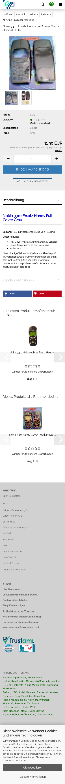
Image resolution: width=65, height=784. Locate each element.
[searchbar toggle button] (42, 4)
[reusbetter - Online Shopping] (7, 4)
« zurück (20, 14)
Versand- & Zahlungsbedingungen (15, 524)
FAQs (5, 503)
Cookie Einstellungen (14, 569)
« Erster (9, 14)
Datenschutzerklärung (15, 760)
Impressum (9, 539)
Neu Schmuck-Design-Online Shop (22, 616)
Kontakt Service (11, 563)
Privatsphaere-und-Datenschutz (13, 554)
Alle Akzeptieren (32, 767)
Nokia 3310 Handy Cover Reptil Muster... (32, 434)
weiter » (33, 14)
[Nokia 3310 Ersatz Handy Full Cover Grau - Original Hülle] (32, 62)
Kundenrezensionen (18, 280)
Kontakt (7, 533)
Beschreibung (13, 200)
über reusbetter (11, 496)
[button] (8, 159)
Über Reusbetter (11, 589)
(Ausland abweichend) (40, 123)
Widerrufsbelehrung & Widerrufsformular (15, 513)
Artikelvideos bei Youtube (18, 611)
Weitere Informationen (33, 776)
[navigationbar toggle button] (60, 4)
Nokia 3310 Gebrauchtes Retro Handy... (32, 352)
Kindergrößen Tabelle (15, 600)
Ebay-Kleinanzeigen (14, 605)
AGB (5, 545)
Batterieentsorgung (28, 622)
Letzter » (46, 14)
